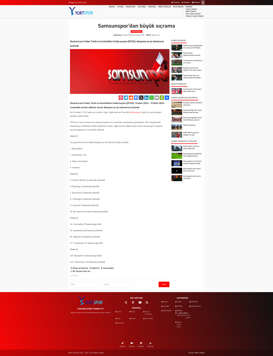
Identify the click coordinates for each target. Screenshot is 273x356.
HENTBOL (152, 7)
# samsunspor (107, 268)
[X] (141, 97)
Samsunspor (135, 112)
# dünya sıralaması (79, 268)
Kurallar (133, 318)
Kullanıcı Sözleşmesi (148, 313)
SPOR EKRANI (178, 7)
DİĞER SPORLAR (164, 7)
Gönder (164, 284)
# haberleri (94, 268)
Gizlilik (119, 312)
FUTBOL (120, 7)
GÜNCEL (112, 7)
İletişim (133, 312)
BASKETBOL (131, 7)
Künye (119, 318)
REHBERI (189, 7)
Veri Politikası (149, 318)
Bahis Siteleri (191, 11)
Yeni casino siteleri (193, 14)
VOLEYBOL (142, 7)
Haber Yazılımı (199, 353)
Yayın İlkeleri (121, 323)
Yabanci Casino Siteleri (195, 16)
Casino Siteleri (191, 9)
